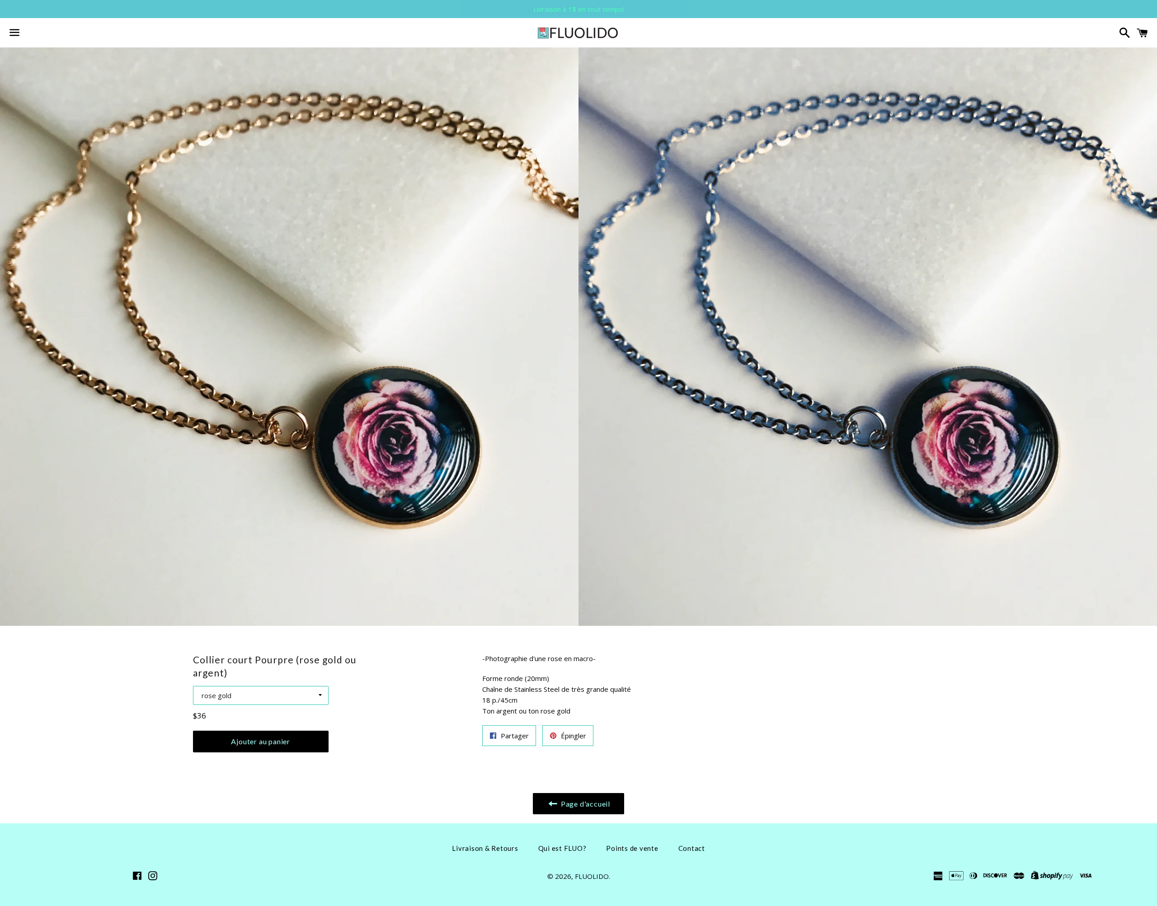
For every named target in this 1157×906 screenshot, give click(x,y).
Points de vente (632, 848)
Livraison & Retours (485, 848)
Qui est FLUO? (562, 848)
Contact (691, 848)
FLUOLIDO (592, 876)
